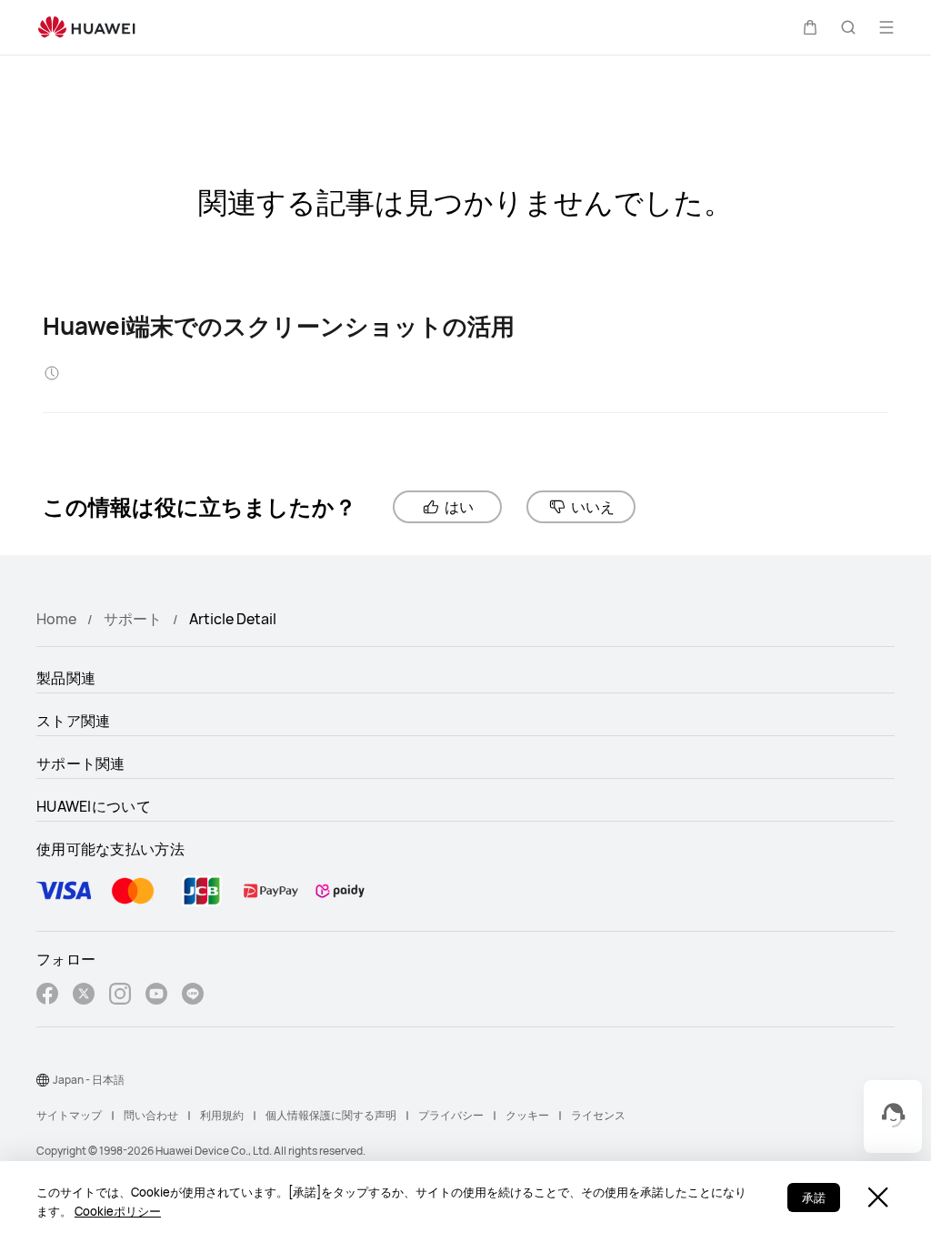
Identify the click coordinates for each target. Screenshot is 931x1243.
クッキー (527, 1115)
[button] (810, 27)
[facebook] (47, 996)
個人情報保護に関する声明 (330, 1115)
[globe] (42, 1080)
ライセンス (598, 1115)
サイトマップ (69, 1115)
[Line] (193, 996)
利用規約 (222, 1115)
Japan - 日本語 (89, 1079)
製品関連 (65, 678)
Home (56, 619)
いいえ (593, 507)
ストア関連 (73, 721)
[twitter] (84, 996)
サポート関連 (80, 763)
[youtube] (156, 996)
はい (459, 507)
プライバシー (451, 1115)
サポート (133, 619)
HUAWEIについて (93, 806)
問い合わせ (151, 1115)
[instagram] (120, 996)
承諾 (814, 1197)
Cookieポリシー (118, 1211)
